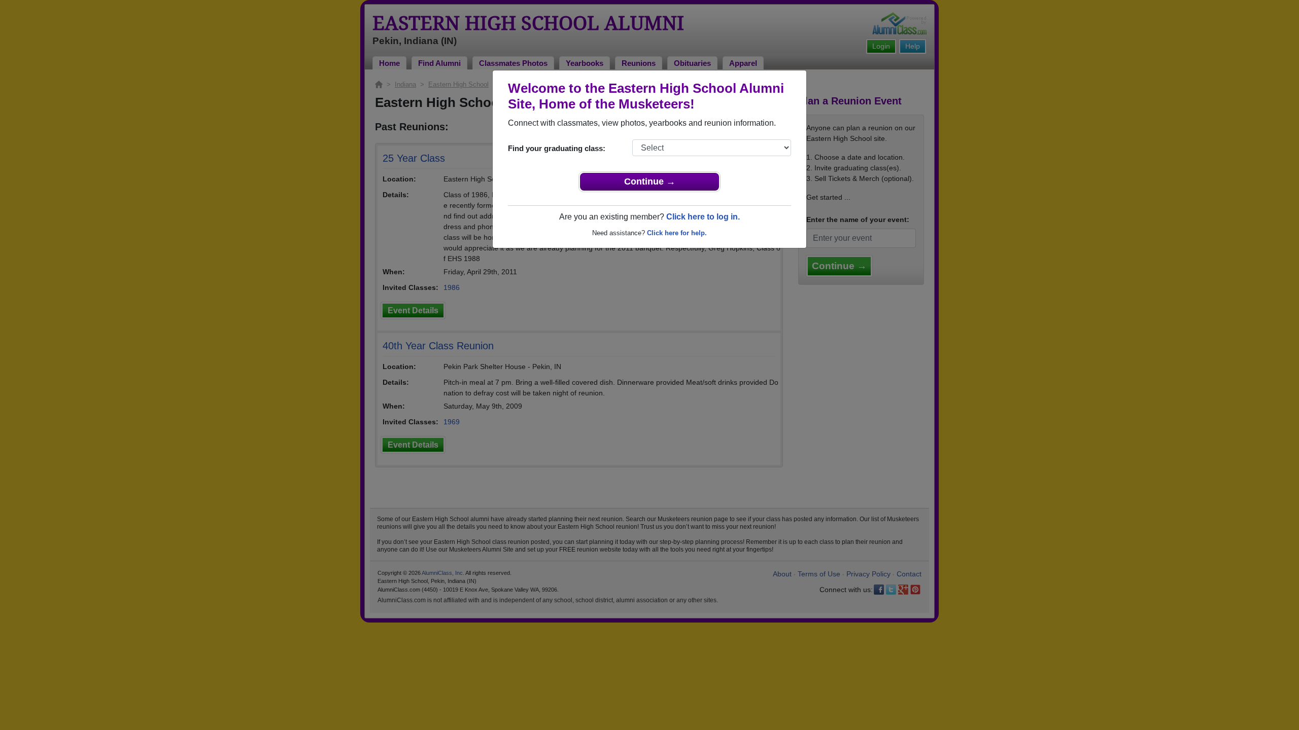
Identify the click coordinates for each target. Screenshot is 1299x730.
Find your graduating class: (556, 148)
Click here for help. (677, 233)
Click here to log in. (703, 216)
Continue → (649, 181)
